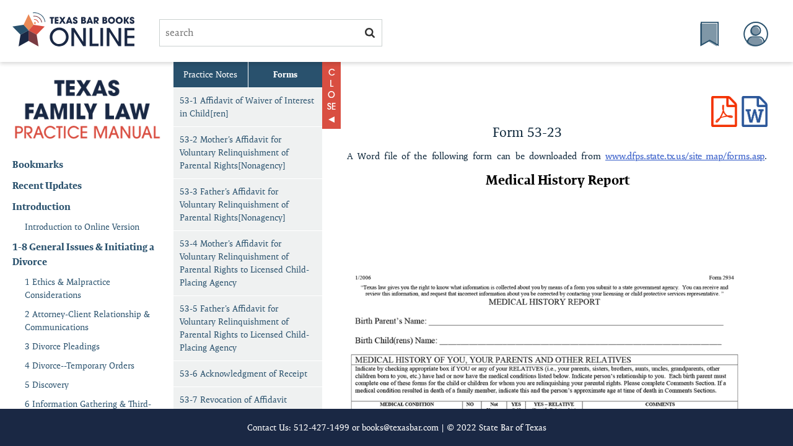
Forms (285, 74)
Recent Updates (47, 185)
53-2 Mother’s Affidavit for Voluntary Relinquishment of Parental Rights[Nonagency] (234, 152)
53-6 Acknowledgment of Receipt (243, 373)
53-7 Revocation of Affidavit (233, 399)
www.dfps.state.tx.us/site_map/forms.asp (685, 156)
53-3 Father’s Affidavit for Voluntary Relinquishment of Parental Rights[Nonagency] (234, 204)
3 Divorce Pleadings (62, 346)
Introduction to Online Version (82, 226)
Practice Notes (210, 74)
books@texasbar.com (400, 427)
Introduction (41, 206)
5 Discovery (47, 384)
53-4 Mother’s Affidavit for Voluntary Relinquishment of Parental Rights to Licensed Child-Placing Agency (244, 263)
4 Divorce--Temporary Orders (79, 365)
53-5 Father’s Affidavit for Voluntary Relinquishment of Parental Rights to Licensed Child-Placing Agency (244, 328)
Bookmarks (37, 164)
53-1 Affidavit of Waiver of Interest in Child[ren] (247, 107)
